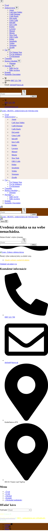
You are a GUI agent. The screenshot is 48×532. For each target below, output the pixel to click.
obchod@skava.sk (11, 107)
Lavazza (15, 148)
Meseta (14, 155)
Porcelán (8, 195)
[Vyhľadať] (31, 510)
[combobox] (11, 94)
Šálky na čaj (13, 197)
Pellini (14, 165)
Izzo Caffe (15, 142)
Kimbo (14, 145)
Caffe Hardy (16, 129)
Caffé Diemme (17, 126)
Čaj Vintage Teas (15, 182)
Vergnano (15, 174)
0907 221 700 (10, 103)
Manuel (14, 152)
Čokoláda (8, 188)
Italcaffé (15, 139)
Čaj (6, 180)
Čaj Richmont (14, 186)
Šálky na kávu (14, 199)
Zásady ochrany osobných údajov (17, 260)
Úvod (7, 115)
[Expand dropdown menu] (17, 117)
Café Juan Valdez (18, 123)
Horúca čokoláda (11, 190)
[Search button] (24, 92)
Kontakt (8, 201)
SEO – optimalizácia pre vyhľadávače (31, 518)
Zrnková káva (10, 117)
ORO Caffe (16, 161)
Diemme (12, 193)
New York (15, 158)
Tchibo (14, 171)
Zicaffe (14, 177)
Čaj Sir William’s (15, 184)
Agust (14, 119)
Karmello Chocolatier (13, 203)
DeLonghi (15, 132)
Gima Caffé (16, 135)
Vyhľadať (3, 510)
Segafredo (15, 168)
